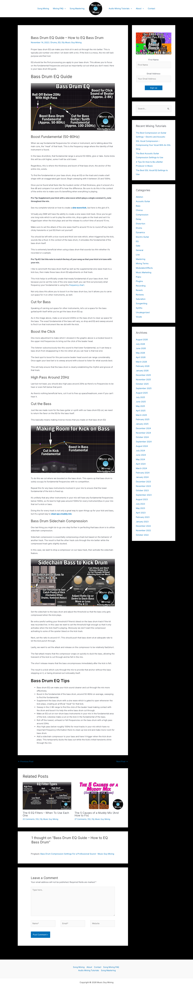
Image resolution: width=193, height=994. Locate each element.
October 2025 (142, 384)
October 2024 (142, 437)
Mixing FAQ (58, 8)
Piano (138, 277)
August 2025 (142, 393)
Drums (54, 42)
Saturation (140, 299)
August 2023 (142, 499)
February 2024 (143, 472)
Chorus (139, 210)
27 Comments (80, 819)
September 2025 (144, 388)
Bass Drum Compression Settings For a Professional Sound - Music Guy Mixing (77, 854)
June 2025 (141, 401)
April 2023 (141, 512)
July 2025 (140, 397)
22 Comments (29, 819)
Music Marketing (143, 272)
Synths (139, 308)
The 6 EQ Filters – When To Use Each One (46, 814)
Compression (142, 214)
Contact (151, 8)
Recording (140, 285)
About (138, 8)
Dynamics (140, 232)
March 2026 (141, 361)
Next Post (122, 761)
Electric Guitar (142, 237)
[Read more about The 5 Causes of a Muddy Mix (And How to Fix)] (99, 795)
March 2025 (141, 415)
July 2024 (140, 450)
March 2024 (141, 468)
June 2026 (141, 348)
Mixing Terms (142, 263)
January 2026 (142, 370)
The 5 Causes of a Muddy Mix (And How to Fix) (97, 814)
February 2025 (142, 419)
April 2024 (141, 464)
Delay (138, 219)
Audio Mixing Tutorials (119, 8)
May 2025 (140, 406)
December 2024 (143, 428)
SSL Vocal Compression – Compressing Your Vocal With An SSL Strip (153, 145)
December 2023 (143, 481)
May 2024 (140, 459)
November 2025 (143, 379)
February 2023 (143, 517)
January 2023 (142, 521)
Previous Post (25, 761)
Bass (138, 206)
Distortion (140, 223)
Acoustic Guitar (143, 201)
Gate (138, 245)
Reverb (139, 290)
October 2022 (142, 535)
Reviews (140, 294)
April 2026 (140, 357)
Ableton (139, 197)
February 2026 (142, 366)
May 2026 (140, 353)
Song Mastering (77, 8)
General (139, 250)
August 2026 (142, 339)
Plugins (139, 281)
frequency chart (76, 285)
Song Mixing (43, 8)
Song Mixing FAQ (111, 967)
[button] (64, 8)
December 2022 (143, 526)
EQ (59, 42)
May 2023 (140, 508)
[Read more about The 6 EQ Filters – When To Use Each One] (47, 795)
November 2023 (143, 486)
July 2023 (140, 504)
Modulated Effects (144, 268)
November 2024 (143, 433)
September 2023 (144, 495)
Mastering (140, 259)
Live (138, 254)
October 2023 (142, 490)
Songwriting (141, 303)
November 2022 (143, 530)
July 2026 (140, 344)
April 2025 (140, 410)
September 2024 (144, 441)
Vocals (139, 317)
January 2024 (142, 477)
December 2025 (143, 375)
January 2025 (142, 424)
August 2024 (142, 446)
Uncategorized (143, 312)
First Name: (153, 59)
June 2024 (141, 455)
